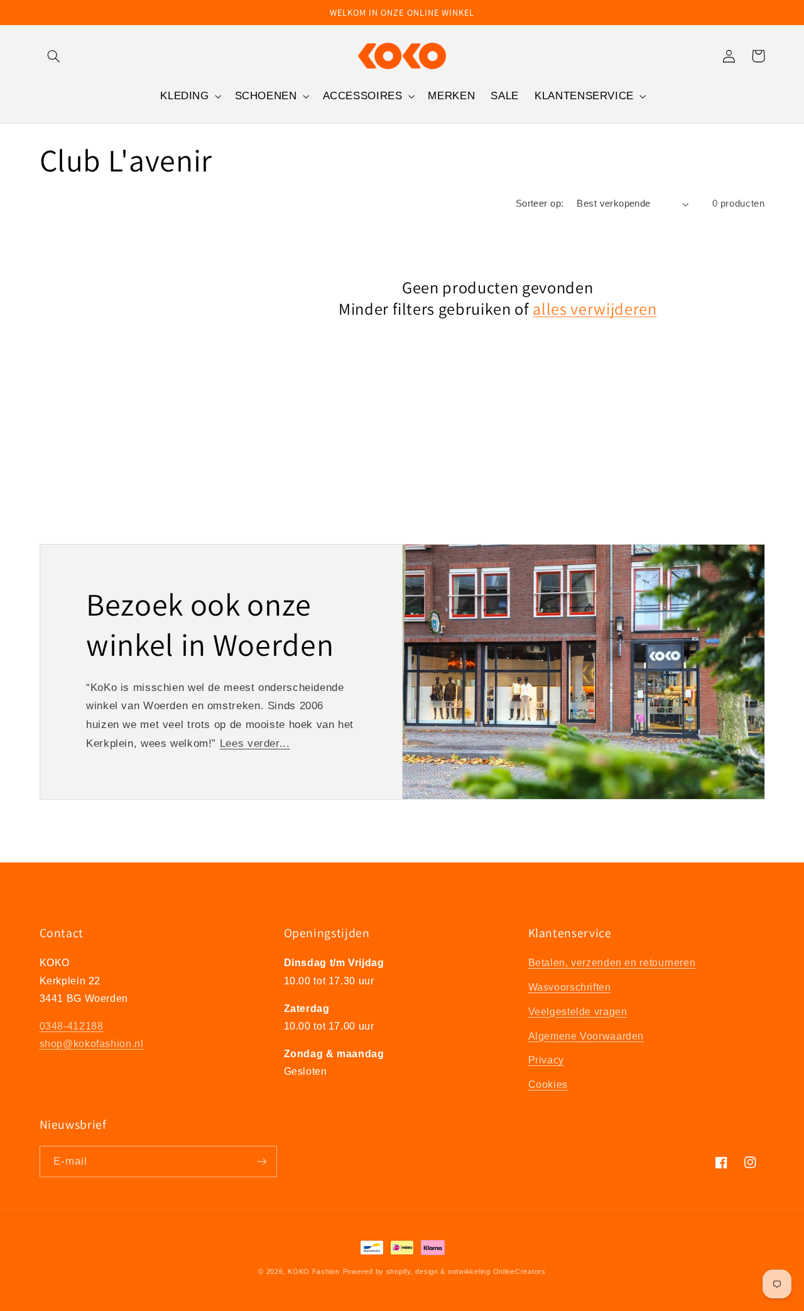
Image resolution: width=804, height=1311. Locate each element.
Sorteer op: (540, 204)
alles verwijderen (594, 309)
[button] (54, 55)
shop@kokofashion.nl (92, 1043)
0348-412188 (72, 1026)
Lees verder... (255, 743)
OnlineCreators (519, 1271)
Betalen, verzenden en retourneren (612, 962)
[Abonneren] (261, 1161)
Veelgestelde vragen (577, 1011)
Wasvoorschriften (569, 987)
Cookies (548, 1084)
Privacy (546, 1060)
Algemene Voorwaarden (586, 1036)
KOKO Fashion (314, 1271)
